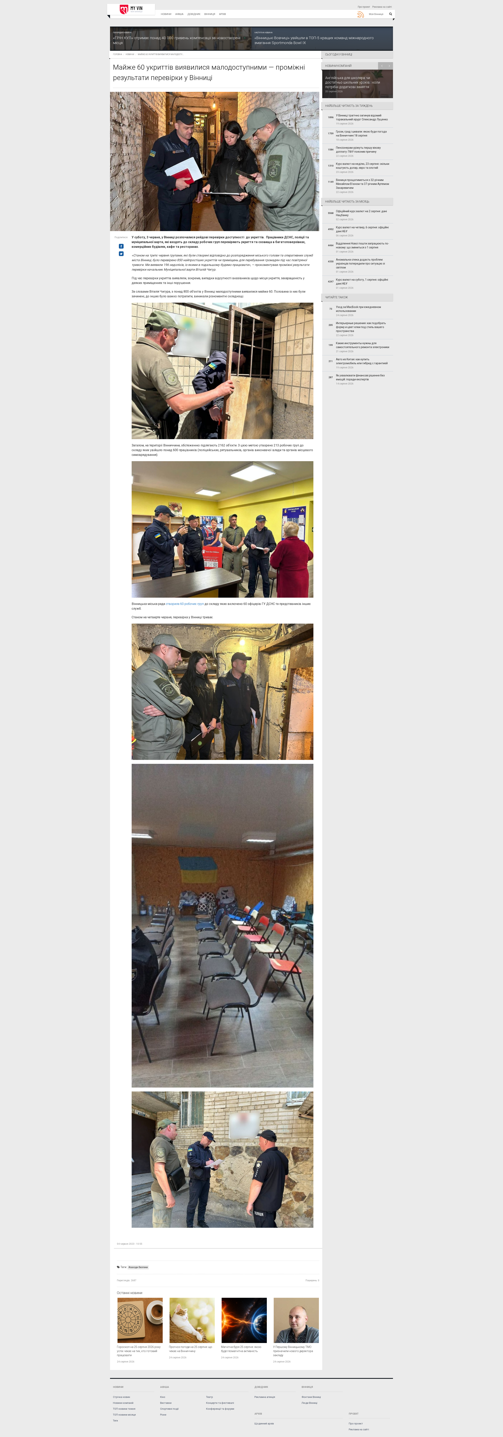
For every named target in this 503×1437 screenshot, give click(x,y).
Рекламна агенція (264, 1397)
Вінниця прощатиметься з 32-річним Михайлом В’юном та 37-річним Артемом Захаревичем (362, 183)
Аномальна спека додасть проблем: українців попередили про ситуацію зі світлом (360, 263)
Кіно (162, 1397)
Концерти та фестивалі (220, 1402)
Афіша (179, 14)
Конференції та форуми (220, 1408)
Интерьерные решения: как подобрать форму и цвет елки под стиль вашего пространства (361, 327)
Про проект (364, 7)
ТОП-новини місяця (124, 1414)
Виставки (166, 1402)
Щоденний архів (264, 1423)
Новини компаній (123, 1402)
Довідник (193, 14)
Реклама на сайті (382, 7)
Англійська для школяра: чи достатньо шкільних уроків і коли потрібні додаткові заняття (352, 82)
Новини (166, 14)
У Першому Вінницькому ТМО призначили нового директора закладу (293, 1351)
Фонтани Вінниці (311, 1397)
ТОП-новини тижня (124, 1408)
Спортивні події (169, 1408)
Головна (117, 54)
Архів (222, 14)
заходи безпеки (139, 1267)
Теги (115, 1420)
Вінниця (209, 14)
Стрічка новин (121, 1397)
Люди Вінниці (309, 1402)
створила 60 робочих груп (185, 604)
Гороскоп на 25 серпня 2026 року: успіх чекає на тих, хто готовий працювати (139, 1351)
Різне (163, 1414)
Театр (209, 1397)
